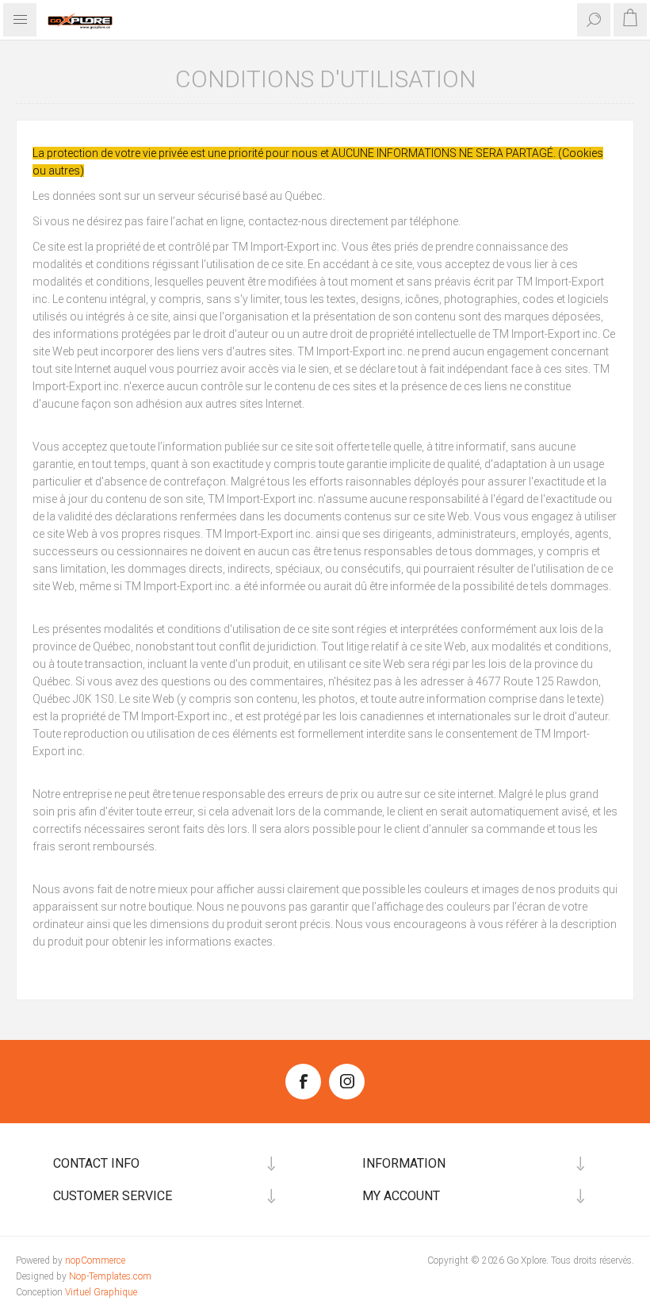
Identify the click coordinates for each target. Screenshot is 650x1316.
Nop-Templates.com (110, 1276)
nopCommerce (95, 1260)
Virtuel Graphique (101, 1292)
